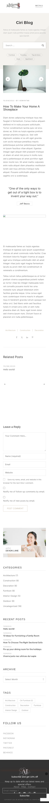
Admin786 (24, 101)
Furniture (7, 590)
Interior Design (10, 596)
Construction (25, 330)
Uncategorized (10, 606)
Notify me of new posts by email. (19, 500)
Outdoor (7, 601)
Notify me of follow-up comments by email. (24, 491)
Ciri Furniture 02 (26, 700)
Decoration (39, 330)
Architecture (10, 330)
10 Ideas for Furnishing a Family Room (21, 635)
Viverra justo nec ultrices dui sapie (19, 656)
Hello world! (9, 369)
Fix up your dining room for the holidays (22, 649)
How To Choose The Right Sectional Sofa (22, 642)
